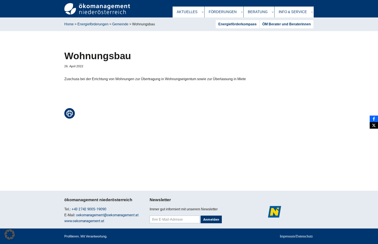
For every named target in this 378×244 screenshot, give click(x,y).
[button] (202, 12)
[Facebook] (374, 119)
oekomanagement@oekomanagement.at (107, 215)
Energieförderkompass (237, 24)
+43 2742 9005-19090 (89, 209)
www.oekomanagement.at (84, 221)
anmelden (211, 220)
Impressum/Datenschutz (296, 236)
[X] (374, 125)
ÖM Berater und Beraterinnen (286, 24)
